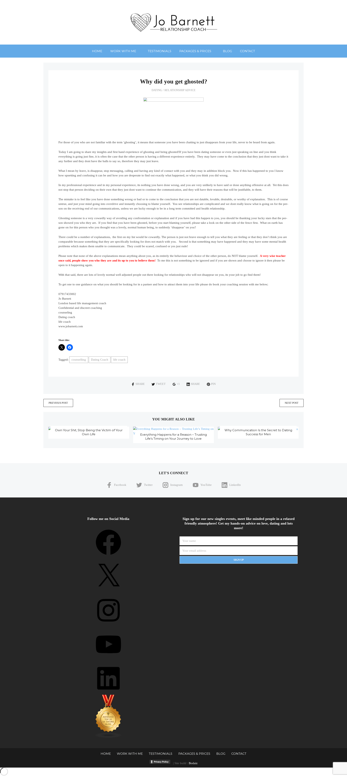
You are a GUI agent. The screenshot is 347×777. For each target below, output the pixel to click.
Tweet (161, 383)
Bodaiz (193, 763)
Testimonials (159, 51)
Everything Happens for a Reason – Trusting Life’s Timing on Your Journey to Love (173, 436)
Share (140, 383)
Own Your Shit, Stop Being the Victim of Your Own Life (88, 432)
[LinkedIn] (108, 692)
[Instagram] (108, 624)
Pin (213, 383)
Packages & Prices (195, 51)
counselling (78, 359)
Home (97, 51)
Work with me (123, 51)
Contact (247, 51)
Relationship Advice (180, 90)
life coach (119, 359)
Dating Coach (99, 359)
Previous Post (58, 402)
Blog (227, 51)
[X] (108, 590)
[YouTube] (108, 658)
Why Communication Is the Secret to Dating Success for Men (258, 432)
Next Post (291, 402)
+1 (178, 383)
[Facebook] (108, 556)
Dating (157, 90)
